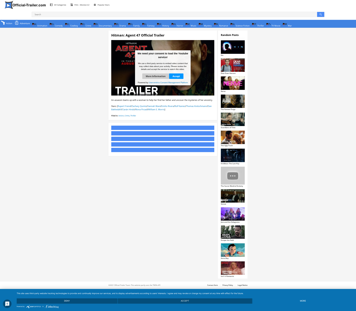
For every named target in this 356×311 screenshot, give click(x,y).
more (303, 300)
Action (121, 115)
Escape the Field (227, 240)
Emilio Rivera (167, 106)
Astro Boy (224, 258)
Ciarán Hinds (128, 109)
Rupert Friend (124, 106)
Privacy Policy (227, 285)
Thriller (133, 115)
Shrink (223, 204)
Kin (222, 55)
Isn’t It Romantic (227, 276)
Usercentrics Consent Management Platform (168, 82)
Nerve (223, 91)
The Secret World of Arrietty (232, 186)
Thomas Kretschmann (196, 106)
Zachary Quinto (139, 106)
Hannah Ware (153, 106)
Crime (127, 115)
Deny (67, 300)
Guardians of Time (228, 127)
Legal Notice (243, 285)
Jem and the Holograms (230, 222)
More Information (156, 76)
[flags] (115, 5)
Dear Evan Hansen (228, 73)
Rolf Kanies (180, 106)
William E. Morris (156, 109)
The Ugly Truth (227, 145)
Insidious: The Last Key (230, 163)
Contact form (212, 285)
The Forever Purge (228, 109)
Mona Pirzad (141, 109)
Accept (176, 76)
